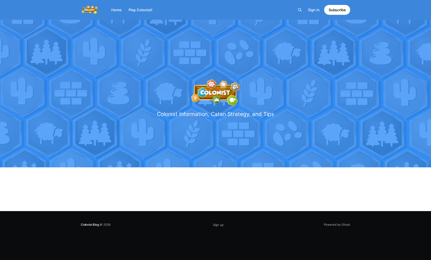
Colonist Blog (90, 224)
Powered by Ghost (337, 224)
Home (116, 10)
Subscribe (337, 10)
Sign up (218, 225)
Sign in (314, 10)
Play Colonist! (140, 10)
